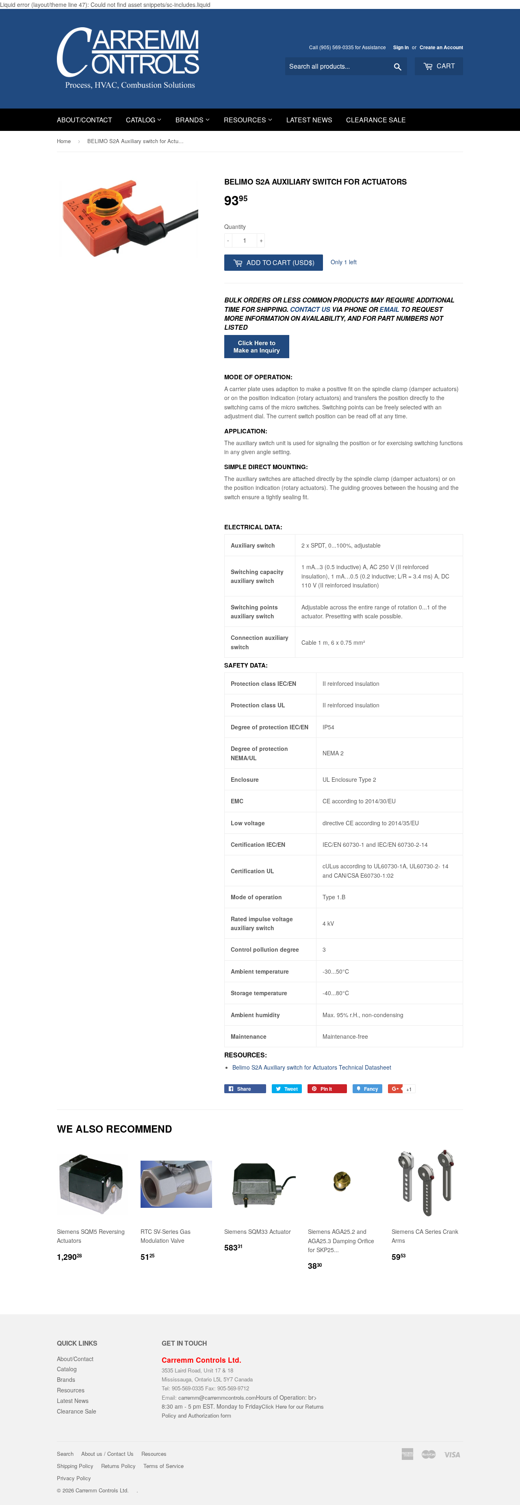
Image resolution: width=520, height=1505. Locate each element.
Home (64, 141)
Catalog (141, 119)
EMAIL (389, 309)
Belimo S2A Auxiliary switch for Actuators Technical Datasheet (312, 1067)
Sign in (401, 47)
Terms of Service (163, 1466)
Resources (246, 119)
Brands (190, 119)
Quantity (235, 226)
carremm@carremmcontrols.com (217, 1397)
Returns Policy (118, 1466)
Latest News (309, 119)
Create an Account (441, 47)
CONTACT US (311, 309)
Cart (445, 65)
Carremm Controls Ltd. (102, 1490)
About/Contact (84, 119)
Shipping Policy (75, 1466)
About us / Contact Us (107, 1453)
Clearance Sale (376, 119)
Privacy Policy (74, 1478)
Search (65, 1453)
